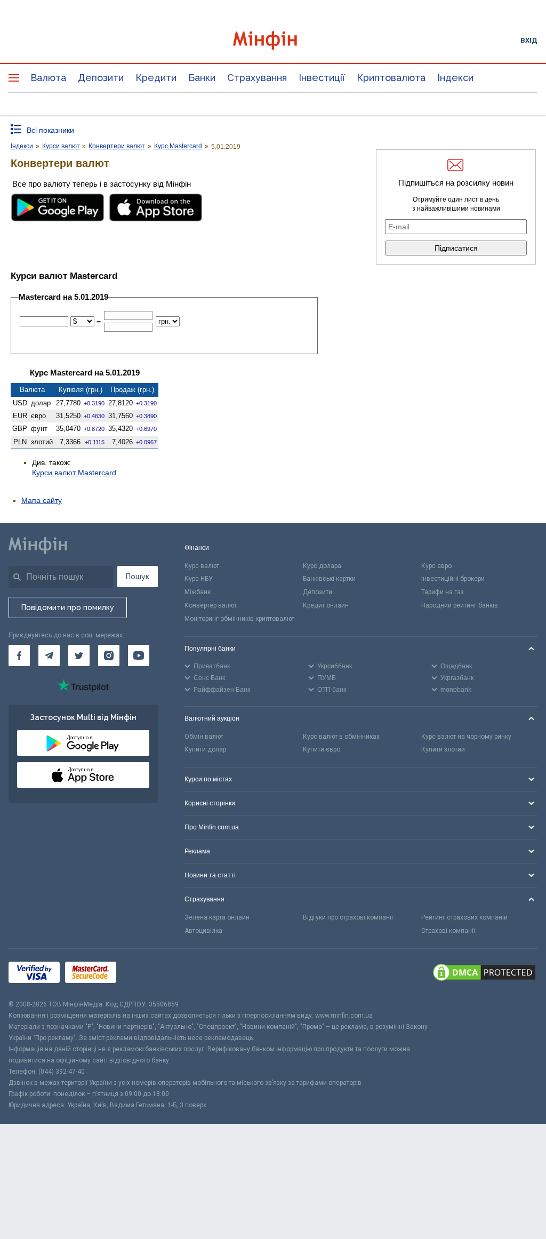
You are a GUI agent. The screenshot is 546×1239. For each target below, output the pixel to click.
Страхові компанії (448, 930)
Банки (201, 77)
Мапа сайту (41, 500)
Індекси (455, 77)
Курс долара (322, 566)
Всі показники (50, 130)
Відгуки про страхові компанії (348, 917)
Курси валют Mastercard (74, 472)
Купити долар (205, 749)
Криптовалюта (391, 77)
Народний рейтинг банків (459, 605)
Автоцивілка (203, 930)
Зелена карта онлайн (217, 917)
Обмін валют (203, 736)
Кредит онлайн (326, 605)
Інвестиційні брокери (453, 578)
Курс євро (436, 566)
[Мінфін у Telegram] (49, 655)
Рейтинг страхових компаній (464, 917)
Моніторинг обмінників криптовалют (239, 618)
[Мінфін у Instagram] (108, 655)
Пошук (137, 576)
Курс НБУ (198, 578)
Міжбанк (197, 592)
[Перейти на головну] (273, 40)
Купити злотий (443, 749)
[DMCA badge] (484, 974)
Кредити (155, 77)
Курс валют (201, 566)
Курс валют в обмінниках (341, 736)
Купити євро (321, 749)
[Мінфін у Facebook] (19, 655)
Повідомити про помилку (67, 607)
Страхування (257, 77)
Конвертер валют (210, 605)
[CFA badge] (145, 973)
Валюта (48, 77)
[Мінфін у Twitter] (79, 655)
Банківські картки (329, 578)
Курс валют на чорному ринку (466, 736)
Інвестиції (322, 77)
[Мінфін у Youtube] (138, 655)
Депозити (101, 77)
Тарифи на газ (442, 592)
